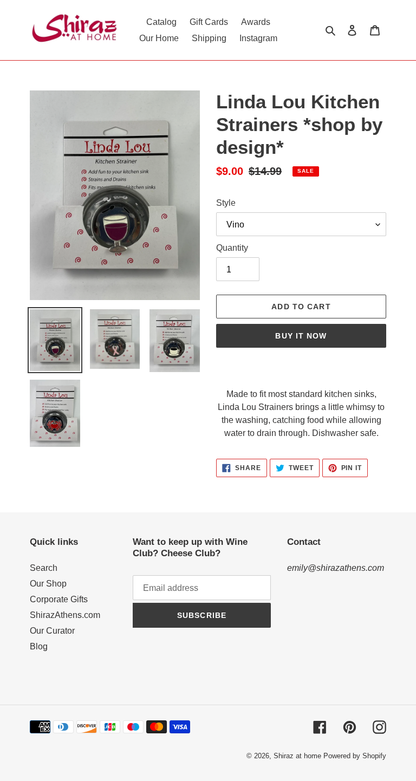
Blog (39, 646)
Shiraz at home (297, 756)
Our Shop (48, 583)
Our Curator (52, 630)
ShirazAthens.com (65, 615)
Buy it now (301, 335)
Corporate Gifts (59, 599)
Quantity (232, 247)
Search (43, 567)
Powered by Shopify (354, 756)
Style (226, 202)
